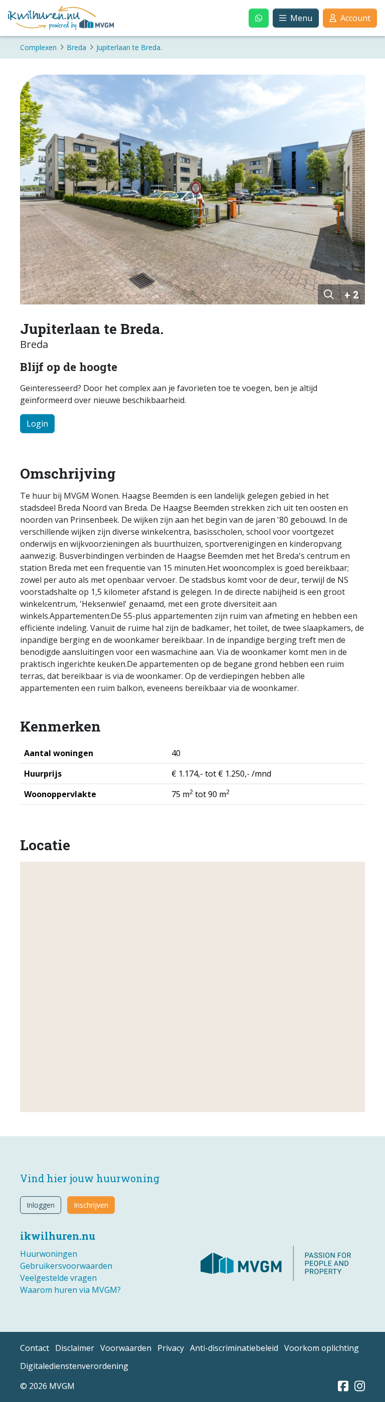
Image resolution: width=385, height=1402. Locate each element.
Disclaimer (74, 1347)
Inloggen (41, 1205)
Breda (76, 47)
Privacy (170, 1347)
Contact (34, 1347)
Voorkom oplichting (321, 1347)
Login (37, 423)
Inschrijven (91, 1205)
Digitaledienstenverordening (74, 1365)
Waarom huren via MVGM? (70, 1289)
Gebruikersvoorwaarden (66, 1265)
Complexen (38, 47)
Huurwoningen (48, 1253)
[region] (192, 987)
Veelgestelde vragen (58, 1277)
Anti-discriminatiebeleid (234, 1347)
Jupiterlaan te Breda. (129, 47)
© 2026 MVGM (47, 1385)
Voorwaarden (125, 1347)
